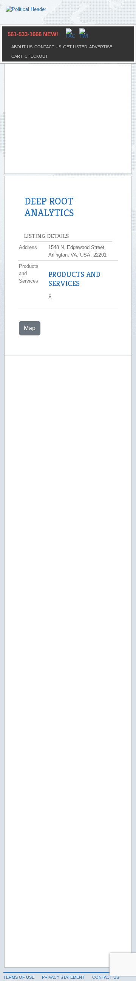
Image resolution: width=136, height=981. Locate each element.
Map (30, 328)
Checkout (36, 56)
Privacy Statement (63, 977)
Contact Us (47, 47)
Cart (17, 56)
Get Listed (75, 47)
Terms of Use (18, 977)
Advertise (100, 47)
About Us (21, 47)
